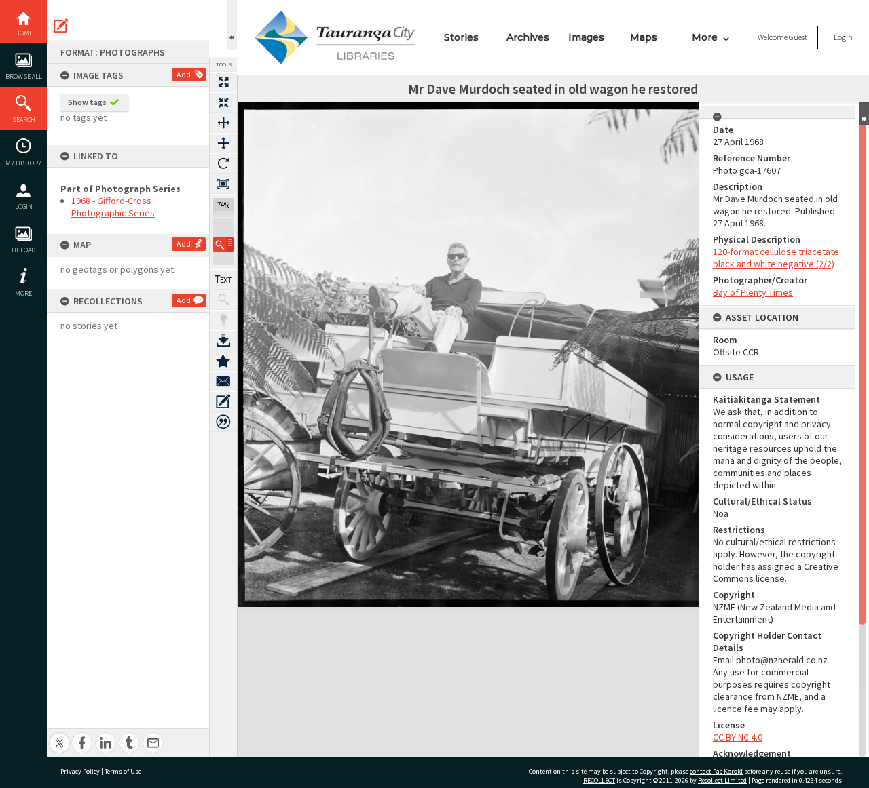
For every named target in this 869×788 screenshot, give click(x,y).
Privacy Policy (80, 771)
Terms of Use (123, 771)
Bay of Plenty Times (753, 292)
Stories (461, 37)
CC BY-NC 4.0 (737, 737)
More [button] (23, 293)
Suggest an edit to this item (61, 25)
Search (23, 119)
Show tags (87, 102)
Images (586, 37)
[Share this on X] (59, 735)
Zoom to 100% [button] (223, 184)
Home (24, 32)
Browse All (23, 76)
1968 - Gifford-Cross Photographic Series (113, 207)
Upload (23, 249)
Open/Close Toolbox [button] (232, 25)
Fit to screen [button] (223, 102)
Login (24, 206)
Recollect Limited (722, 780)
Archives (527, 37)
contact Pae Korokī (716, 771)
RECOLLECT (599, 780)
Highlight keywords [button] (223, 320)
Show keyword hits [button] (223, 300)
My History (23, 163)
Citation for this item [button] (223, 422)
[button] (223, 244)
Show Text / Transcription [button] (223, 279)
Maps (643, 37)
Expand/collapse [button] (864, 113)
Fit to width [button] (223, 123)
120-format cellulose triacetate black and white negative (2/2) (776, 257)
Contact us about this (223, 381)
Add (184, 74)
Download (223, 340)
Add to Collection (223, 361)
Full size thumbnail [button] (223, 82)
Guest (798, 37)
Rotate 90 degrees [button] (223, 163)
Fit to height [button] (223, 143)
